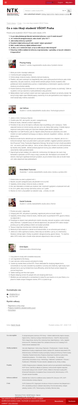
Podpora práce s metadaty (35, 365)
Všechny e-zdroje (36, 338)
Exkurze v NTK (58, 378)
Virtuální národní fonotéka (30, 374)
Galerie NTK (50, 378)
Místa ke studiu (26, 353)
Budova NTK (30, 383)
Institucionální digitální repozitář (57, 367)
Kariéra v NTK (31, 388)
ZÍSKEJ (45, 370)
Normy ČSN (37, 340)
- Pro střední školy (40, 357)
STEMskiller (33, 362)
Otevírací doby (55, 388)
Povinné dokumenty (56, 386)
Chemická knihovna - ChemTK (50, 338)
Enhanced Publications (29, 372)
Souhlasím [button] (71, 401)
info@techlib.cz (14, 294)
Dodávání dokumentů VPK (62, 350)
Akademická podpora (28, 357)
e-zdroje (67, 14)
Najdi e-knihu (50, 14)
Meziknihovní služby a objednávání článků (34, 350)
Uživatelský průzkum (31, 386)
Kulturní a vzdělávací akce (38, 378)
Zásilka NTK (50, 350)
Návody (66, 348)
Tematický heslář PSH (37, 342)
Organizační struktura (40, 383)
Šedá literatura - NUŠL (57, 340)
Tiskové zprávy (40, 388)
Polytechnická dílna (34, 355)
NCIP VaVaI (25, 367)
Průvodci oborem (42, 362)
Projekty (9, 365)
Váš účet (24, 348)
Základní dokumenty (44, 386)
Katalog (43, 14)
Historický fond (45, 340)
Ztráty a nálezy (61, 362)
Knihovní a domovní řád (55, 383)
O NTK (24, 383)
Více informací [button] (13, 403)
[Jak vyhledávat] (70, 14)
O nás (19, 23)
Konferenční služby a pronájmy (41, 353)
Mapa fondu (29, 340)
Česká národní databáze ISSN (31, 345)
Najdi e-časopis (59, 14)
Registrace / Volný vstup (35, 348)
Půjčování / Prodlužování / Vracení (53, 348)
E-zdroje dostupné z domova (30, 335)
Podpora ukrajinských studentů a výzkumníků (54, 355)
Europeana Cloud (41, 372)
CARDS (24, 365)
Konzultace (12, 310)
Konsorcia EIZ (51, 372)
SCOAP (40, 370)
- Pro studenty (50, 357)
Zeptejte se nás (51, 362)
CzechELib (33, 367)
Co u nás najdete (12, 335)
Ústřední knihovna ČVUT (51, 342)
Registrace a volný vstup (16, 306)
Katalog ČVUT (63, 342)
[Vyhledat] (69, 11)
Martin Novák (15, 325)
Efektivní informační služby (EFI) (57, 370)
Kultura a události (12, 377)
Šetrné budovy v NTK (62, 372)
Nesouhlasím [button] (59, 401)
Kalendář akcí (26, 378)
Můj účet (69, 2)
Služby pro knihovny (56, 353)
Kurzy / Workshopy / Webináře (46, 359)
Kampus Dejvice (37, 380)
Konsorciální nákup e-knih (29, 370)
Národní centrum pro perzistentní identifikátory (57, 365)
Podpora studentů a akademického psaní (22, 308)
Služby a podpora (12, 348)
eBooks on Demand (42, 367)
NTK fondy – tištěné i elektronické (49, 335)
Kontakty (48, 388)
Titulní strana (11, 23)
